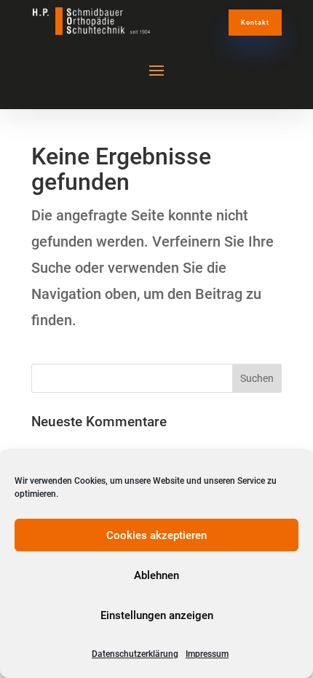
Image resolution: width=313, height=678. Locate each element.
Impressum (207, 654)
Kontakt (255, 22)
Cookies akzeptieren (156, 535)
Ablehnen (156, 575)
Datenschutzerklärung (135, 654)
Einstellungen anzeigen (156, 615)
